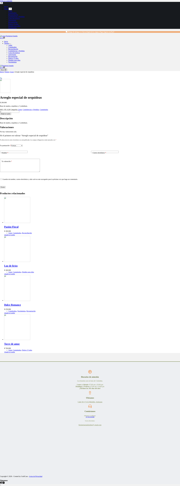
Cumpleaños (44, 109)
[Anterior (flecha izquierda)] (3, 243)
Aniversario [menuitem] (12, 20)
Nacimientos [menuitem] (12, 28)
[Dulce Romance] (17, 300)
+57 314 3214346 (90, 417)
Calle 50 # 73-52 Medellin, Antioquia (90, 402)
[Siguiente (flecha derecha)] (176, 243)
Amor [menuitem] (10, 11)
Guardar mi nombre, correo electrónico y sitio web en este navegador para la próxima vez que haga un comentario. (40, 179)
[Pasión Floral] (17, 222)
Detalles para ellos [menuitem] (14, 26)
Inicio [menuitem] (6, 6)
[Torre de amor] (17, 339)
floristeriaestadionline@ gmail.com (90, 425)
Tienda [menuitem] (6, 9)
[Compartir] (173, 2)
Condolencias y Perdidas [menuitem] (16, 16)
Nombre (5, 153)
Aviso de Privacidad (35, 476)
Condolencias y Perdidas (31, 109)
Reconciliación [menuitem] (13, 15)
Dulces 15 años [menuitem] (13, 24)
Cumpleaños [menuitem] (12, 13)
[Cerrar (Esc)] (177, 2)
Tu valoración (7, 161)
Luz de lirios (11, 265)
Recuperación (31, 311)
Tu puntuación (5, 145)
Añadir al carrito (5, 114)
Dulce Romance (12, 304)
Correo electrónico (99, 153)
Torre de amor (12, 344)
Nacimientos (21, 311)
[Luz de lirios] (17, 261)
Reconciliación (27, 233)
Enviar (3, 187)
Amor (20, 109)
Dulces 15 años (27, 350)
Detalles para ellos (28, 272)
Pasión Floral (11, 226)
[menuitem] (10, 9)
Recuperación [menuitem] (12, 22)
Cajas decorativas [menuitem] (14, 18)
